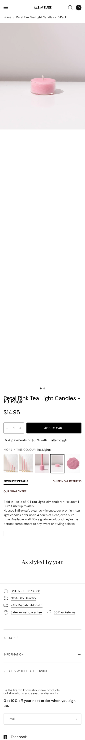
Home (7, 17)
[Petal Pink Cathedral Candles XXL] (11, 463)
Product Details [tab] (16, 481)
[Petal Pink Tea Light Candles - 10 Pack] (57, 463)
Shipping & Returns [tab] (67, 481)
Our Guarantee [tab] (15, 491)
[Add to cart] (53, 428)
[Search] (70, 7)
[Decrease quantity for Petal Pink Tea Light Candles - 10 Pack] (7, 428)
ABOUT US (11, 638)
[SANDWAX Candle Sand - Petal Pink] (73, 463)
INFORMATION (14, 654)
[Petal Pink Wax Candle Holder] (42, 463)
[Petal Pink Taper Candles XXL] (26, 463)
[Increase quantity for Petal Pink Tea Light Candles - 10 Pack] (20, 428)
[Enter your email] (76, 719)
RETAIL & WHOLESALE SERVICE (26, 671)
